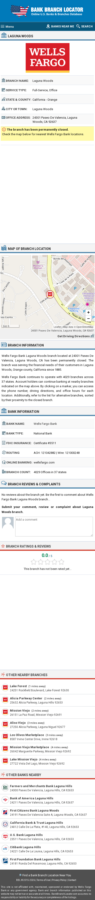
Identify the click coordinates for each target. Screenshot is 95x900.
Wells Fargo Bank (45, 423)
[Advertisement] (47, 193)
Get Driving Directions (73, 336)
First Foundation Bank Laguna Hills (35, 859)
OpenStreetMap (84, 326)
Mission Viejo (20, 710)
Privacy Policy (59, 880)
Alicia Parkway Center (26, 698)
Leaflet (57, 326)
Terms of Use (43, 880)
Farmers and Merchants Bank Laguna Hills (41, 786)
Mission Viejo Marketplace (29, 747)
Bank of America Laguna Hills (31, 798)
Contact (72, 880)
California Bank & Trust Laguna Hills (36, 822)
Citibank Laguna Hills (25, 847)
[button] (47, 291)
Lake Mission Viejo (23, 759)
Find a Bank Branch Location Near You (46, 875)
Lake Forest (18, 686)
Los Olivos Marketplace (27, 735)
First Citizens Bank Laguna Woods (34, 810)
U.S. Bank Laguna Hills (26, 835)
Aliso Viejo (18, 722)
